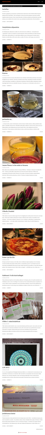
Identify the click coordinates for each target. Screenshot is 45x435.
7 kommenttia (9, 85)
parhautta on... (7, 119)
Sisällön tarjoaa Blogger (23, 432)
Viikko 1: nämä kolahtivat (11, 321)
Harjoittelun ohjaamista (10, 27)
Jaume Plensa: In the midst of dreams (15, 165)
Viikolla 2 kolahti (8, 211)
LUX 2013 (5, 367)
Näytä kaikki (40, 6)
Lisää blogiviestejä (39, 429)
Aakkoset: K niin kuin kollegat (12, 275)
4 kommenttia (9, 39)
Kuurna (4, 73)
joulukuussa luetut (8, 413)
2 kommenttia (9, 177)
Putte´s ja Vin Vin (8, 257)
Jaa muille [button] (4, 21)
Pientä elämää (6, 1)
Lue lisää (41, 21)
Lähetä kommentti (10, 21)
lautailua (5, 9)
